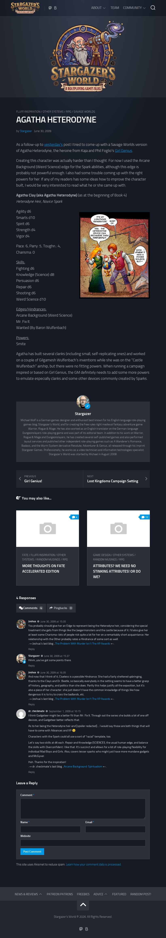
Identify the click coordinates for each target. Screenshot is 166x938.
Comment (27, 795)
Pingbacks (63, 608)
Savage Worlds (84, 111)
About (96, 8)
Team (115, 8)
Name (25, 822)
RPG (68, 111)
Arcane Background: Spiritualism (83, 766)
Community (132, 8)
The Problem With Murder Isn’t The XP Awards (82, 643)
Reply (31, 649)
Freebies (83, 894)
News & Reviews (26, 894)
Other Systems (53, 111)
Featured (119, 894)
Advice (98, 894)
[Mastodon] (50, 8)
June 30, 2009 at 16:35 (53, 672)
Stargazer (26, 131)
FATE (25, 555)
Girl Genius (123, 150)
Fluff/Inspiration (28, 111)
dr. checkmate (36, 711)
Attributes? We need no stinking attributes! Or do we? (117, 571)
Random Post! (140, 894)
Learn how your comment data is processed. (93, 864)
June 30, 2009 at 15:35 (53, 621)
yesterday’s (53, 144)
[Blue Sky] (55, 8)
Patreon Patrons (60, 894)
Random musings (48, 559)
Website (25, 836)
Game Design (102, 555)
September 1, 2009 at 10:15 (65, 711)
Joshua (32, 621)
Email (89, 822)
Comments (32, 608)
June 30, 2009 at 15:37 (56, 655)
